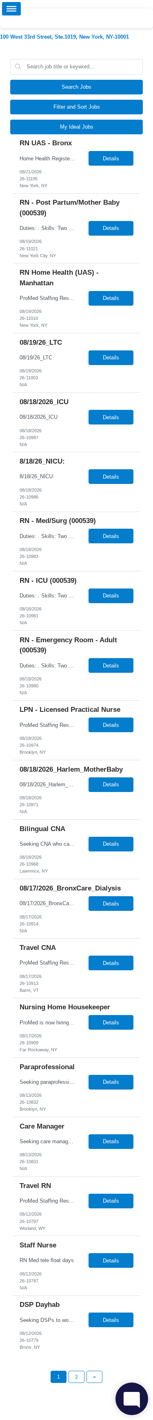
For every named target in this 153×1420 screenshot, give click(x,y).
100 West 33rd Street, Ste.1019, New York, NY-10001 (64, 37)
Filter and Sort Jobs (76, 107)
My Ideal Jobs (76, 127)
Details (111, 158)
